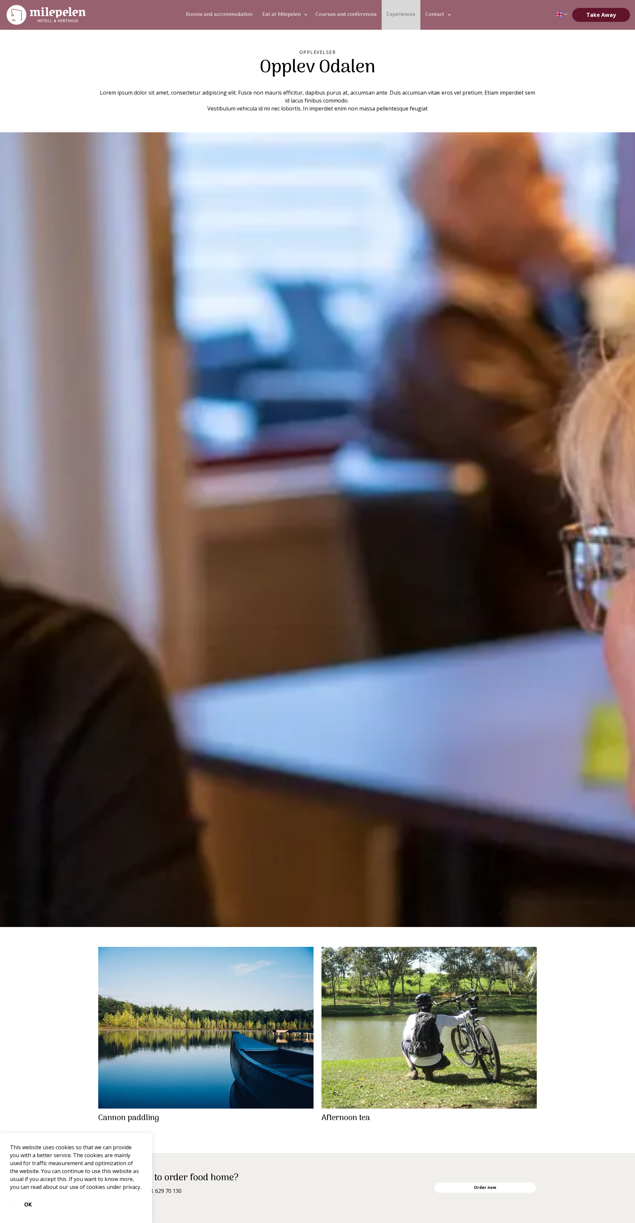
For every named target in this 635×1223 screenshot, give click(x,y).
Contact (434, 14)
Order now (485, 1187)
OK (28, 1204)
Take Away (601, 15)
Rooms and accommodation (219, 14)
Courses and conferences (346, 14)
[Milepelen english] (46, 15)
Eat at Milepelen (281, 14)
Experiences (401, 14)
